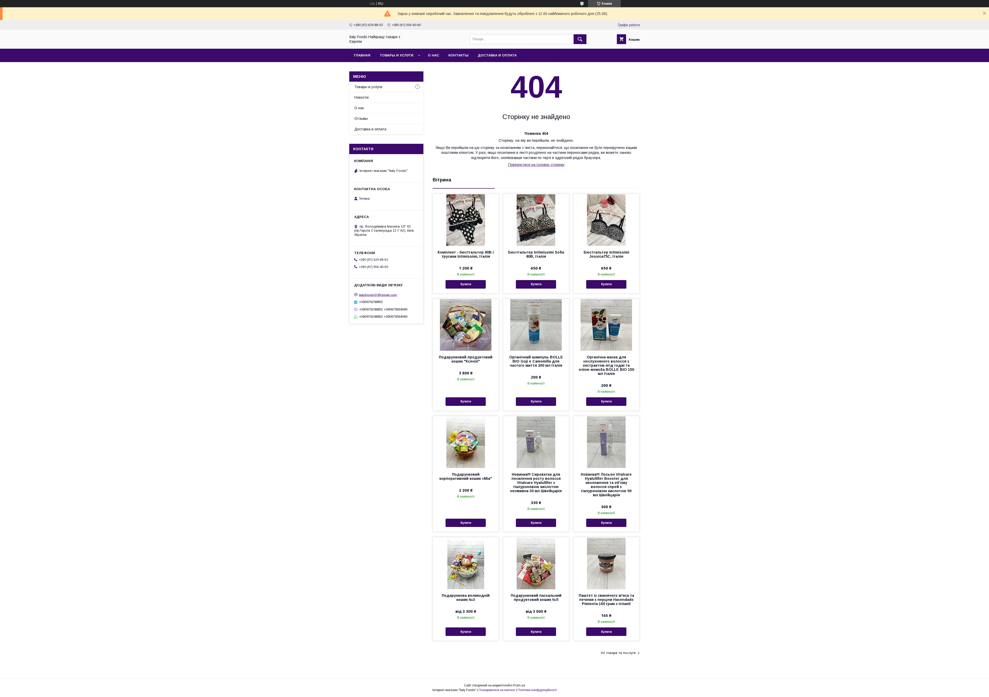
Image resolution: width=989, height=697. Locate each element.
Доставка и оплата (497, 55)
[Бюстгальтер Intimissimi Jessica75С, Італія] (606, 220)
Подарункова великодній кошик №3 (466, 597)
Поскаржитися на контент (497, 690)
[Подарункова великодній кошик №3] (466, 563)
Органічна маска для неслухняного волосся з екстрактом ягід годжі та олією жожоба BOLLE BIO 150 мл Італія (606, 365)
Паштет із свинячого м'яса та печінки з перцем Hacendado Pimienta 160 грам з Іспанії (606, 599)
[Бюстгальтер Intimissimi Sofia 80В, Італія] (536, 220)
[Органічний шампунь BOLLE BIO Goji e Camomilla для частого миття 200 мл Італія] (536, 324)
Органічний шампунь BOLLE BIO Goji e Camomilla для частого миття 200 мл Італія (536, 361)
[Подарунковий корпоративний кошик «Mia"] (466, 442)
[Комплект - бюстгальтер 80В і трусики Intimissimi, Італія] (466, 220)
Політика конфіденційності (537, 690)
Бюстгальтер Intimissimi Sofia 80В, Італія (536, 254)
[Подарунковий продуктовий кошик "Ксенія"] (466, 324)
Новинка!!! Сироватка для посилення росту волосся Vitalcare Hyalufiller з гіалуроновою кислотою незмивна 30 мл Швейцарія (536, 482)
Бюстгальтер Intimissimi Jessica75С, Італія (606, 254)
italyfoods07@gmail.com (378, 295)
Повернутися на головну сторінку (536, 165)
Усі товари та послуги (618, 653)
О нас (433, 55)
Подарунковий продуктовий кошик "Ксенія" (465, 359)
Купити (466, 284)
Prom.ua (519, 685)
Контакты (458, 55)
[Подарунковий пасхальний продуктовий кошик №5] (536, 563)
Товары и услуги (396, 55)
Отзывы (361, 118)
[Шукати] (580, 39)
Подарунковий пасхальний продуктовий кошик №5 (536, 597)
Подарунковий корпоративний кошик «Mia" (465, 476)
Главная (362, 55)
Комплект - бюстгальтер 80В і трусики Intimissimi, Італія (466, 254)
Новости (361, 97)
